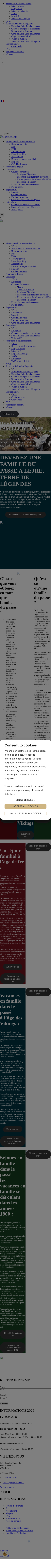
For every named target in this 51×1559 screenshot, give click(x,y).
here (12, 794)
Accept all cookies (25, 806)
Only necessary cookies (25, 813)
